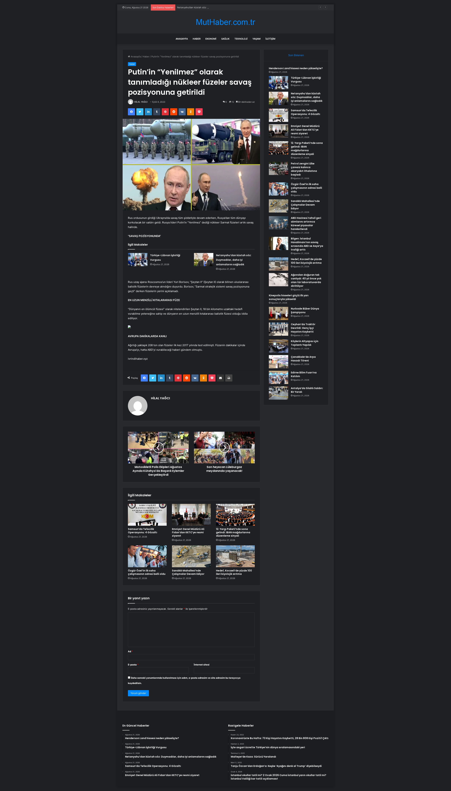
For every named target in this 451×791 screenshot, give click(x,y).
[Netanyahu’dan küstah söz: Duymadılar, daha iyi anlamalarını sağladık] (203, 259)
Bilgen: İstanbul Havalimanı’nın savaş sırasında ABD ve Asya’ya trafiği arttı (307, 244)
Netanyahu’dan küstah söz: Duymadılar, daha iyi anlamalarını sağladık (214, 7)
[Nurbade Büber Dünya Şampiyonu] (278, 313)
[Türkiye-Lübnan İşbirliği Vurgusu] (137, 259)
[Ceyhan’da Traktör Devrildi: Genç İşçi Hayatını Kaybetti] (278, 329)
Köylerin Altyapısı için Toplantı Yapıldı (304, 343)
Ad (130, 651)
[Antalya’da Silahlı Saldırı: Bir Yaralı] (278, 393)
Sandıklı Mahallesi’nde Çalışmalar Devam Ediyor (188, 572)
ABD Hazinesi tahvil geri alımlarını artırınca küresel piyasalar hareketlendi (306, 223)
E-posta (133, 664)
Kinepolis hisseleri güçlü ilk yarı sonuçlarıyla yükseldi (288, 297)
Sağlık (225, 38)
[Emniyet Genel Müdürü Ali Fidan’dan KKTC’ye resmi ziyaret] (191, 515)
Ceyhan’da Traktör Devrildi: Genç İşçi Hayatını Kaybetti (303, 328)
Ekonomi (210, 38)
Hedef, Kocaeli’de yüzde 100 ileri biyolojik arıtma (234, 572)
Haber (196, 38)
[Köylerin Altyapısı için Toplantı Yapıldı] (278, 346)
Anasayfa (182, 38)
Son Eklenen (296, 55)
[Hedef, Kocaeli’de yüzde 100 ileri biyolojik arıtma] (235, 556)
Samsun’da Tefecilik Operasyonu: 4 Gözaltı (142, 530)
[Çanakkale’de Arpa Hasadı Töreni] (278, 361)
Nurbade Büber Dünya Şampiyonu (305, 310)
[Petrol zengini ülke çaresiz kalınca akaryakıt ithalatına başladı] (278, 168)
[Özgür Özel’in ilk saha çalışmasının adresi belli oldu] (147, 556)
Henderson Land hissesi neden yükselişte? (296, 68)
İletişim (270, 38)
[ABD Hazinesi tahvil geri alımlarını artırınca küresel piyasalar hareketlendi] (278, 222)
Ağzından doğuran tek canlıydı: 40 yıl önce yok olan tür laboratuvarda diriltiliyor (306, 280)
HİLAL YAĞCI (140, 102)
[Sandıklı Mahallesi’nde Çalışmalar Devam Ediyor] (191, 556)
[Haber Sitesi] (225, 22)
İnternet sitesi (201, 664)
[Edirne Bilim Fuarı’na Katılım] (278, 377)
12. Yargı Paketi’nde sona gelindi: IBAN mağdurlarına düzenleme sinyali (233, 532)
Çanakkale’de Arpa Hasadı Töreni (303, 358)
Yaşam (256, 38)
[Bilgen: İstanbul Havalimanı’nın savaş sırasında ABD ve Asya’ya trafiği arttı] (278, 243)
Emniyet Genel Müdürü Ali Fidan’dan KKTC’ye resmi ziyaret (188, 532)
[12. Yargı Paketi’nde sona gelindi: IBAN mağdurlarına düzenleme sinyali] (235, 515)
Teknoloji (241, 38)
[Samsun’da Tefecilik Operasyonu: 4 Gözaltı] (147, 515)
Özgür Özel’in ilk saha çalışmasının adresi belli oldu (146, 572)
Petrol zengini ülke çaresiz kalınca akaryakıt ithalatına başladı (304, 169)
